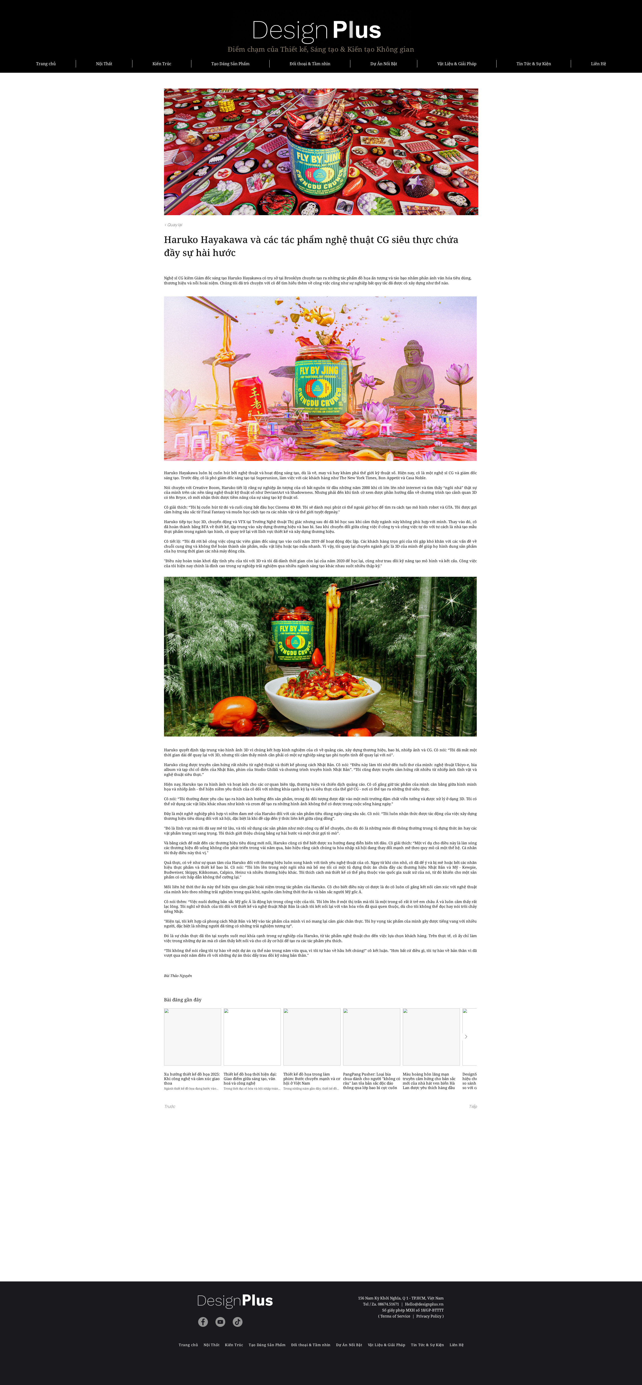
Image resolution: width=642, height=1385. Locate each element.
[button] (180, 1107)
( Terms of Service (394, 1316)
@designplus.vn (429, 1304)
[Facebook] (203, 1322)
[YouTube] (220, 1322)
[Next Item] (466, 1037)
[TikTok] (238, 1322)
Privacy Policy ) (430, 1316)
